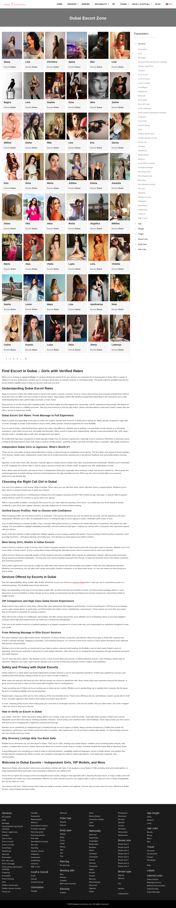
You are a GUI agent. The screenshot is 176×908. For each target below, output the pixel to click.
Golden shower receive (11, 888)
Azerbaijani (93, 841)
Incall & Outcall (37, 882)
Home (59, 4)
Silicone (121, 878)
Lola (114, 62)
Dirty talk (5, 854)
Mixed (91, 826)
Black (149, 838)
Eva (92, 142)
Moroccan (93, 885)
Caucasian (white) (96, 819)
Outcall (34, 879)
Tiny (61, 856)
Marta (50, 183)
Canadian (93, 854)
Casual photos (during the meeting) (12, 827)
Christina (52, 62)
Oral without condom (39, 826)
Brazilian (92, 847)
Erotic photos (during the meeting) (12, 868)
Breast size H (123, 866)
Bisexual (63, 813)
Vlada (50, 264)
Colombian (93, 857)
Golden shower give (10, 885)
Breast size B (123, 847)
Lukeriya (116, 344)
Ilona (28, 183)
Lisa (71, 304)
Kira (6, 183)
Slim (61, 850)
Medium (150, 820)
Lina (27, 62)
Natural (63, 825)
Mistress (34, 822)
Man (62, 874)
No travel (150, 851)
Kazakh (92, 872)
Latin (91, 822)
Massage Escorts (154, 882)
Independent (123, 894)
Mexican (92, 879)
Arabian (63, 893)
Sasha (7, 304)
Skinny (62, 847)
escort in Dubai (78, 582)
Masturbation (36, 819)
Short (149, 817)
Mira (92, 102)
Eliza (71, 344)
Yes (119, 883)
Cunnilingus (6, 848)
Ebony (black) (94, 816)
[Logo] (15, 4)
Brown (149, 835)
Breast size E (123, 857)
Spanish (121, 822)
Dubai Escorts (152, 879)
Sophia (51, 102)
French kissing (8, 879)
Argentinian (93, 838)
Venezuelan (123, 832)
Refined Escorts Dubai (156, 886)
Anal (4, 820)
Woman (63, 877)
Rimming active (37, 832)
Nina (114, 304)
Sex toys (34, 845)
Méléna (116, 223)
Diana (7, 62)
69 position (6, 817)
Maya (50, 304)
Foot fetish (6, 876)
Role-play (35, 838)
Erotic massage (8, 864)
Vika (27, 223)
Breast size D (123, 854)
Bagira (7, 102)
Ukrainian (122, 829)
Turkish (121, 826)
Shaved (63, 822)
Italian (91, 869)
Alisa (50, 223)
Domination (6, 857)
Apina (72, 62)
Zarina (115, 102)
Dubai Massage (153, 892)
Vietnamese (123, 835)
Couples (5, 835)
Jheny (93, 344)
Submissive (35, 857)
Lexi (71, 142)
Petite (62, 843)
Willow (7, 142)
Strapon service (37, 851)
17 (26, 359)
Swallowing (35, 860)
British (91, 850)
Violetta (116, 264)
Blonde (150, 832)
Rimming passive (38, 835)
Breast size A (123, 844)
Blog (158, 4)
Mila (49, 142)
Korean (92, 876)
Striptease (35, 854)
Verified (85, 4)
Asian (91, 813)
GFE (4, 882)
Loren (28, 304)
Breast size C (123, 850)
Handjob (34, 813)
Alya (27, 264)
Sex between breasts (39, 841)
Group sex (6, 891)
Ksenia (29, 344)
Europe (150, 857)
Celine (7, 344)
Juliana (73, 183)
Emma (93, 183)
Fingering (6, 872)
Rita (92, 62)
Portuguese (122, 813)
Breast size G (123, 863)
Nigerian (92, 888)
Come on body (8, 845)
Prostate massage (38, 829)
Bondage (5, 823)
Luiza (50, 344)
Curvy (62, 840)
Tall (61, 853)
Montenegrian (94, 882)
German (92, 863)
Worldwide (151, 860)
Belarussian (94, 844)
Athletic (63, 834)
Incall (33, 876)
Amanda (116, 183)
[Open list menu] (135, 223)
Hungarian (93, 866)
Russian (121, 819)
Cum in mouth (7, 841)
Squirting (34, 848)
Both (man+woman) (68, 884)
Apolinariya (96, 304)
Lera (27, 102)
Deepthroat (6, 851)
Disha (28, 142)
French (92, 860)
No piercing (64, 865)
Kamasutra (35, 816)
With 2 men (35, 867)
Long (149, 823)
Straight (34, 891)
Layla (71, 264)
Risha (72, 223)
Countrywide (152, 854)
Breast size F (123, 860)
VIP (113, 4)
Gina (71, 102)
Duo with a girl (8, 860)
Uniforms (34, 864)
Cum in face (7, 838)
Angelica (95, 223)
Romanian (122, 816)
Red (148, 842)
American (93, 834)
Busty (62, 837)
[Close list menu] (135, 43)
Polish (91, 891)
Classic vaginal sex (9, 832)
